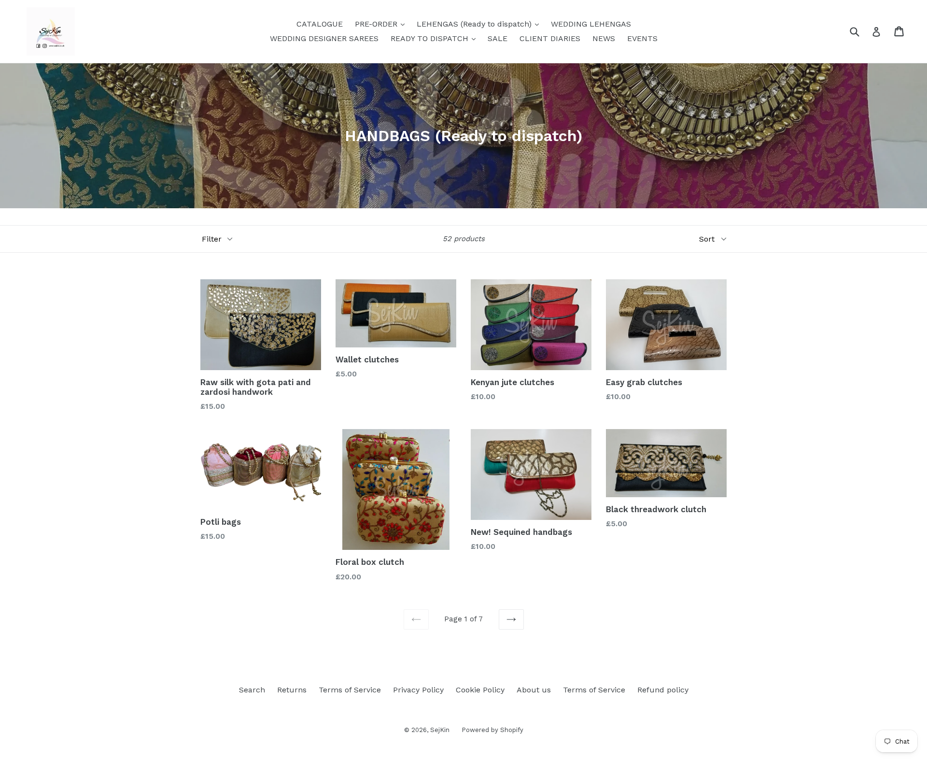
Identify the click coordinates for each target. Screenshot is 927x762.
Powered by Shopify (492, 729)
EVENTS (642, 38)
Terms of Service (350, 689)
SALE (497, 38)
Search (252, 689)
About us (534, 689)
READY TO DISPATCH (435, 38)
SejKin (439, 729)
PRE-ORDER (382, 24)
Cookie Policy (480, 689)
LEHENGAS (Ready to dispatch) (480, 24)
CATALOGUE (319, 24)
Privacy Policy (418, 689)
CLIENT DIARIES (550, 38)
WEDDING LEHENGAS (591, 24)
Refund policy (662, 689)
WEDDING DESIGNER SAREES (324, 38)
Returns (292, 689)
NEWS (603, 38)
